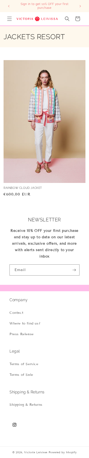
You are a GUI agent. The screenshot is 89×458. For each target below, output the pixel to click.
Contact (16, 313)
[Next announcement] (80, 6)
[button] (9, 19)
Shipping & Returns (25, 405)
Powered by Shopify (63, 452)
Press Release (21, 334)
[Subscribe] (74, 270)
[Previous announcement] (9, 6)
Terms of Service (23, 364)
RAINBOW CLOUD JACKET (23, 188)
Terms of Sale (21, 375)
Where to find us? (24, 323)
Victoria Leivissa (35, 452)
